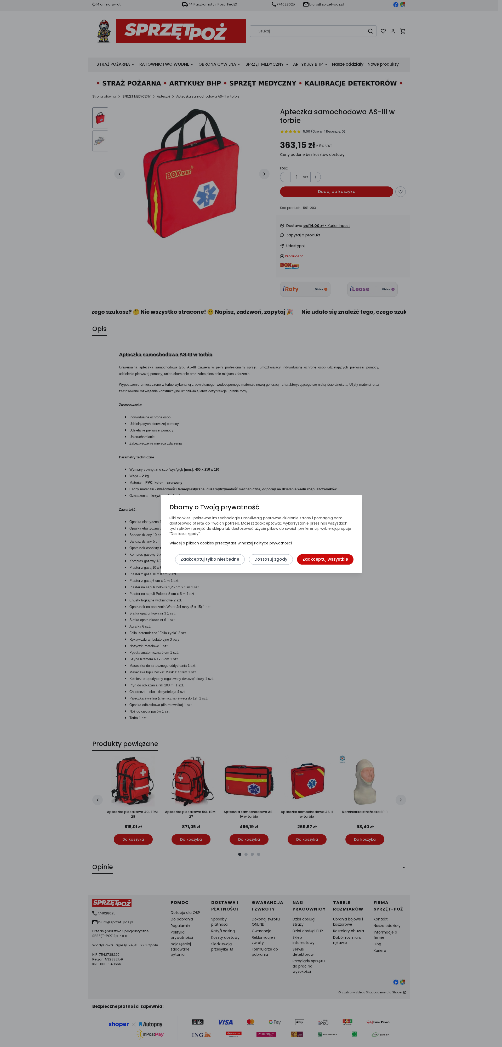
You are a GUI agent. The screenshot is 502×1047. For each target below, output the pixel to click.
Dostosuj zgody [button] (270, 559)
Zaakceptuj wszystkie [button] (325, 559)
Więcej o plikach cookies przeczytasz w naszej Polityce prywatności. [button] (231, 543)
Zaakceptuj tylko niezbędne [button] (210, 559)
